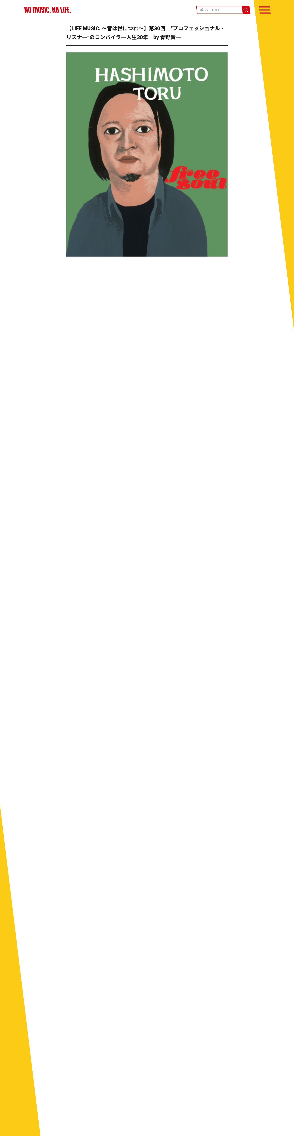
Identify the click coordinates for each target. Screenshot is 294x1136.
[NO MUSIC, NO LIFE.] (47, 10)
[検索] (245, 10)
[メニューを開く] (264, 10)
